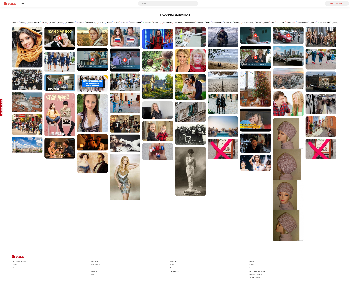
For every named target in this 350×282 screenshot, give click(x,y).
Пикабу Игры (174, 271)
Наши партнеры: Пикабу (257, 271)
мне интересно (167, 22)
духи (207, 22)
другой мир (178, 22)
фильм (124, 22)
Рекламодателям (254, 277)
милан (117, 22)
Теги (171, 268)
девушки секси (216, 22)
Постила (10, 3)
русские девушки (190, 22)
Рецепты (94, 271)
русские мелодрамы (34, 22)
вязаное (313, 22)
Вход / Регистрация (336, 3)
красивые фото (70, 22)
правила (258, 22)
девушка (147, 22)
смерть (80, 22)
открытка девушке (302, 22)
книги (45, 22)
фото (273, 22)
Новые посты (95, 261)
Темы (172, 264)
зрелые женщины (247, 22)
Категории (173, 261)
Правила (251, 264)
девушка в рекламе (135, 22)
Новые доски (95, 264)
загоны (200, 22)
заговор (100, 22)
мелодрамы (156, 22)
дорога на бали (90, 22)
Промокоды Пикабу (255, 274)
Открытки (94, 268)
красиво (22, 22)
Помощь (251, 261)
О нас (15, 264)
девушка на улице (324, 22)
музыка (60, 22)
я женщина (282, 22)
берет (15, 22)
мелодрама (227, 22)
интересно (109, 22)
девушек (236, 22)
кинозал (52, 22)
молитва (291, 22)
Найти (190, 3)
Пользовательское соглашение (259, 268)
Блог (14, 268)
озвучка (266, 22)
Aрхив (93, 274)
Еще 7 (335, 22)
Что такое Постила (19, 261)
